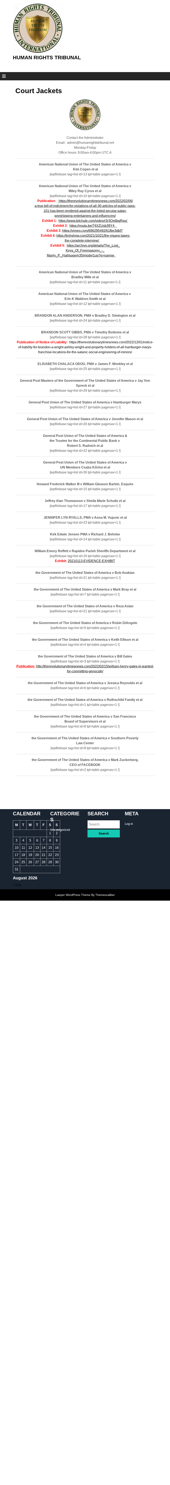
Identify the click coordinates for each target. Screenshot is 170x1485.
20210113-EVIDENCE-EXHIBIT (91, 561)
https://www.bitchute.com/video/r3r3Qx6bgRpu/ (93, 220)
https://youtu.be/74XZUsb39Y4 (93, 225)
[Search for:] (103, 824)
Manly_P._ (54, 255)
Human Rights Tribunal (47, 57)
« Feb (17, 885)
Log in (129, 823)
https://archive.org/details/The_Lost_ (93, 245)
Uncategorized (60, 829)
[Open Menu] (2, 76)
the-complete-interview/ (82, 240)
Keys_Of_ (73, 250)
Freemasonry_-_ (92, 250)
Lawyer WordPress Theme (72, 894)
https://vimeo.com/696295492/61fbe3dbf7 (92, 230)
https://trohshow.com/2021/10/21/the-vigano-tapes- (93, 235)
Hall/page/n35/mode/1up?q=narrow (89, 255)
